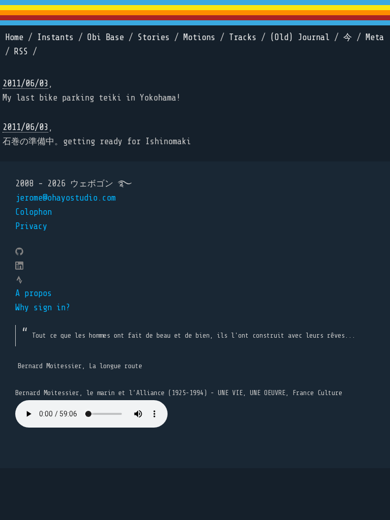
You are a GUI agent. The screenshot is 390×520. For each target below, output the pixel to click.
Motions (199, 37)
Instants (55, 37)
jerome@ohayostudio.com (65, 198)
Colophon (33, 212)
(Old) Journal (300, 37)
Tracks (242, 37)
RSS (21, 51)
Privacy (31, 226)
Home (14, 37)
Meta (375, 37)
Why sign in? (42, 307)
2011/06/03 (25, 83)
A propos (33, 293)
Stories (154, 37)
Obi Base (105, 37)
